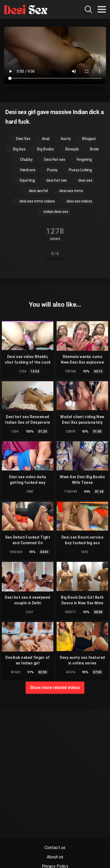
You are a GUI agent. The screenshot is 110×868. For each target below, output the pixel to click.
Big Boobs (45, 149)
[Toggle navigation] (101, 9)
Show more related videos (55, 687)
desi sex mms (70, 191)
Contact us (55, 847)
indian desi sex (55, 211)
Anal (45, 139)
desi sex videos (79, 201)
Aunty (65, 139)
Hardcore (27, 170)
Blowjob (71, 149)
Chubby (26, 159)
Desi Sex (22, 139)
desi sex (84, 180)
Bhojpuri (88, 139)
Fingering (84, 159)
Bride (94, 149)
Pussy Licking (80, 170)
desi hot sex (56, 180)
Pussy (52, 170)
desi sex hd (38, 191)
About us (55, 856)
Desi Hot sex (54, 159)
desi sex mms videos (37, 201)
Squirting (27, 180)
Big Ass (19, 149)
